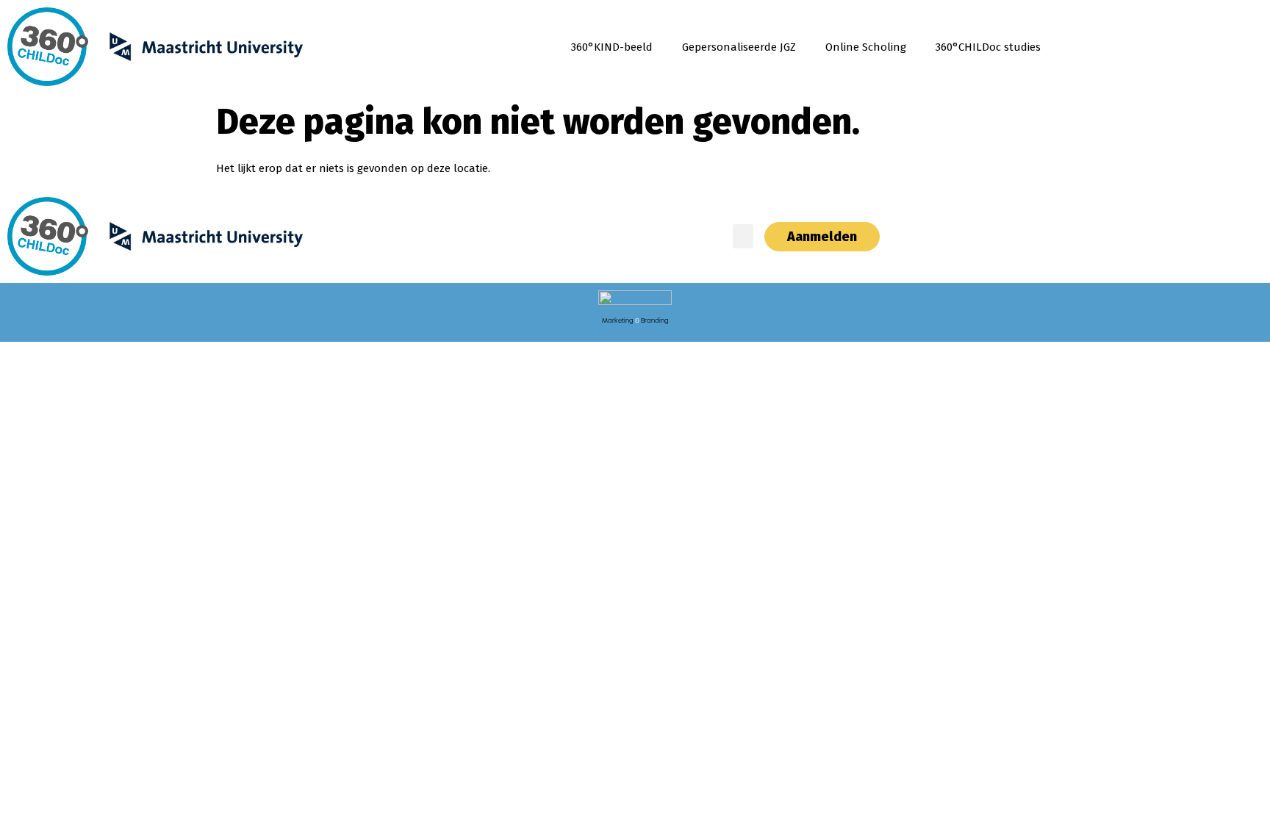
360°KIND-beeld (612, 47)
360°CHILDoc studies (988, 47)
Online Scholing (865, 47)
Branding (655, 320)
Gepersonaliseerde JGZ (739, 47)
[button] (743, 236)
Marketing (618, 320)
